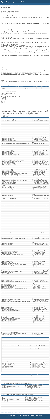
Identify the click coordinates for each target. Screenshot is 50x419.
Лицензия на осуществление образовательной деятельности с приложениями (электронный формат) (12, 412)
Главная (2, 3)
